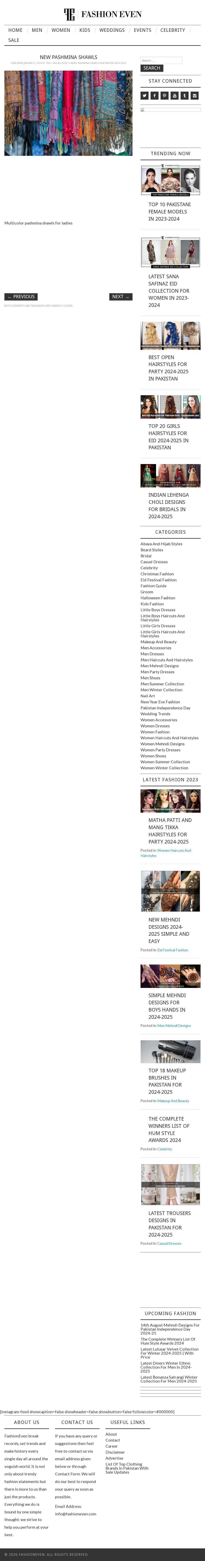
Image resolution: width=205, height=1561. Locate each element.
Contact (113, 1440)
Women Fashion (155, 731)
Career (112, 1446)
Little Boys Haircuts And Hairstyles (163, 617)
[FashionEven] (102, 14)
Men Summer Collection (162, 683)
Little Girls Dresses (158, 625)
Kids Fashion (152, 603)
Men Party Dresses (158, 671)
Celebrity (173, 30)
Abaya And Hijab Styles (161, 543)
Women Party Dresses (160, 749)
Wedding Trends (155, 713)
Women (61, 30)
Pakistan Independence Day (165, 707)
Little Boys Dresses (158, 609)
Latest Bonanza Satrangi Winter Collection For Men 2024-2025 (169, 1379)
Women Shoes (153, 755)
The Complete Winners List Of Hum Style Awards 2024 (168, 1341)
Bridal (146, 555)
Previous (21, 296)
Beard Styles (152, 549)
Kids (84, 30)
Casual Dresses (154, 561)
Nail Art (148, 695)
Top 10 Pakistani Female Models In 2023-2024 (170, 211)
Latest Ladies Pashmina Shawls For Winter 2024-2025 (93, 63)
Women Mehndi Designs (163, 743)
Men (37, 30)
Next (121, 296)
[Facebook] (155, 96)
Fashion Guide (154, 585)
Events (142, 30)
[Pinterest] (165, 96)
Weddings (112, 30)
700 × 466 (51, 63)
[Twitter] (145, 96)
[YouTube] (175, 96)
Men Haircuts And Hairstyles (167, 659)
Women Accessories (159, 719)
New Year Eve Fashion (160, 701)
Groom (147, 591)
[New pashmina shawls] (68, 112)
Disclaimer (115, 1452)
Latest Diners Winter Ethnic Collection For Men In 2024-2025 (166, 1367)
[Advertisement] (68, 187)
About (111, 1434)
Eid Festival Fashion (159, 579)
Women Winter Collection (164, 767)
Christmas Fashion (157, 573)
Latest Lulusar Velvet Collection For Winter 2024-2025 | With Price (170, 1353)
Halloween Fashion (158, 597)
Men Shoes (150, 677)
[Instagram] (195, 96)
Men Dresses (152, 653)
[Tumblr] (185, 96)
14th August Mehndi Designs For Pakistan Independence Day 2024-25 (170, 1329)
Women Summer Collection (165, 761)
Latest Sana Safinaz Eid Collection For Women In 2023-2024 (169, 290)
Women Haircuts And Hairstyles (170, 737)
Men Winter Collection (161, 689)
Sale (13, 40)
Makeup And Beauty (159, 641)
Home (15, 30)
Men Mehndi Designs (160, 665)
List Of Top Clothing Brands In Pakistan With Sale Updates (127, 1468)
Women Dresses (155, 725)
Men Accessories (156, 647)
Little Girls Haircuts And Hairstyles (163, 633)
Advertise (114, 1458)
